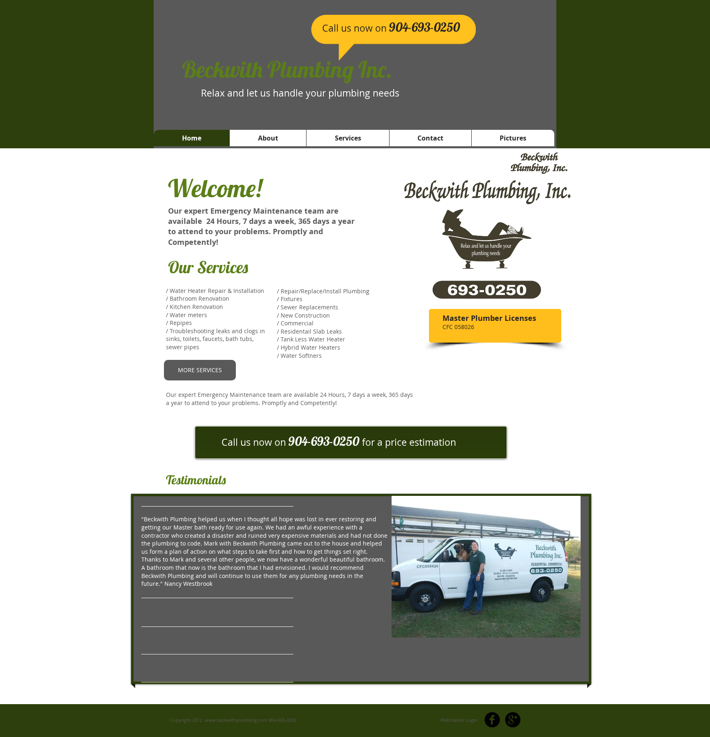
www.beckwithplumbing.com (236, 720)
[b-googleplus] (513, 720)
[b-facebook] (492, 720)
